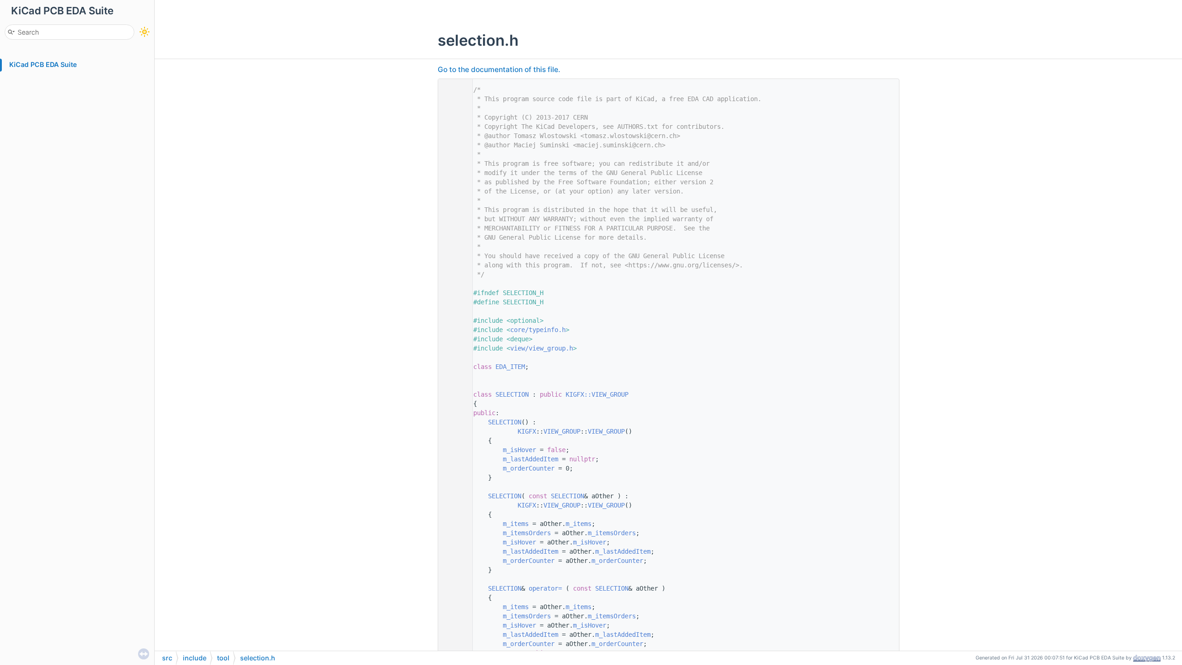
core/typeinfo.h (538, 329)
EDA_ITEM (510, 366)
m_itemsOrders (527, 533)
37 (453, 422)
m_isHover (519, 449)
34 (453, 394)
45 (453, 496)
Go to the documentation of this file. (499, 69)
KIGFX (527, 431)
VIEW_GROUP (561, 431)
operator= (547, 588)
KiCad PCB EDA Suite (43, 64)
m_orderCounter (529, 468)
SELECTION (512, 394)
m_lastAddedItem (530, 459)
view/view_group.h (541, 348)
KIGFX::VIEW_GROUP (597, 394)
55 (453, 588)
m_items (516, 523)
